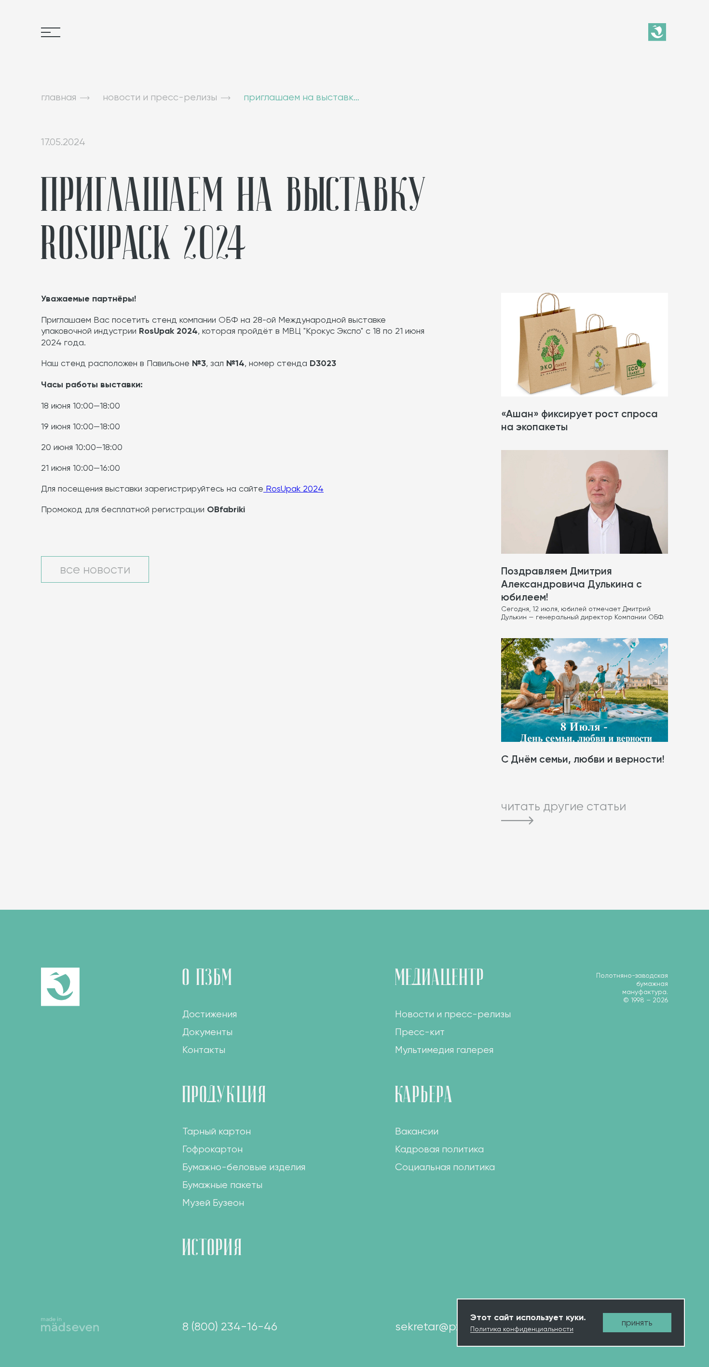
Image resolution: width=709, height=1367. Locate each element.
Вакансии (416, 1131)
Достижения (209, 1014)
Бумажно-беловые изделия (243, 1167)
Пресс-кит (420, 1032)
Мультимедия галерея (444, 1049)
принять (637, 1322)
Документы (207, 1032)
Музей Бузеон (213, 1202)
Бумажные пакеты (222, 1184)
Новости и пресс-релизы (453, 1014)
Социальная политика (445, 1167)
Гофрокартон (212, 1149)
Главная (58, 97)
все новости (95, 569)
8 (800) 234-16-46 (229, 1326)
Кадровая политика (439, 1149)
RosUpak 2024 (293, 488)
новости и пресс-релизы (160, 97)
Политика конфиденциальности (521, 1329)
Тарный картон (216, 1131)
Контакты (203, 1049)
